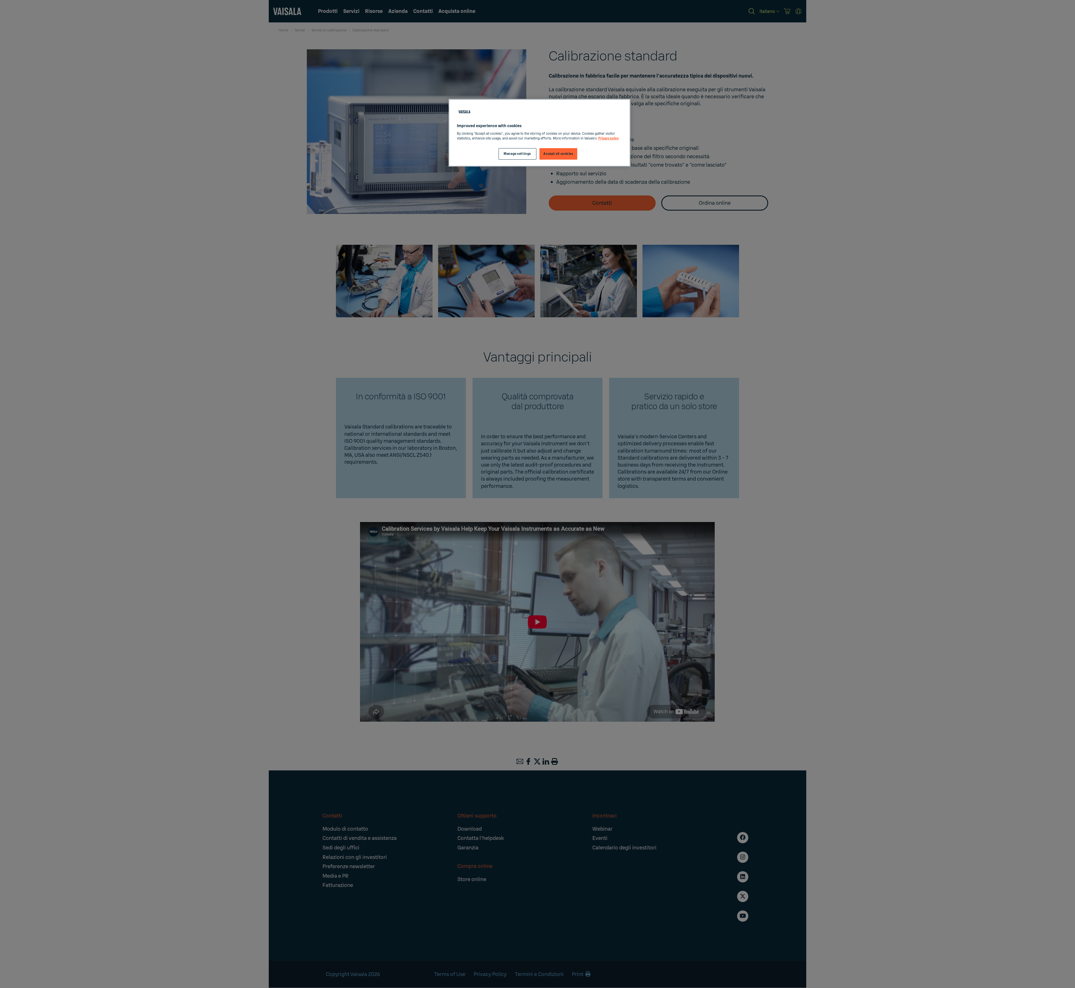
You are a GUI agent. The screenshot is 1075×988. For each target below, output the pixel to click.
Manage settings (517, 154)
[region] (539, 133)
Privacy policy (608, 138)
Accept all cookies (558, 154)
